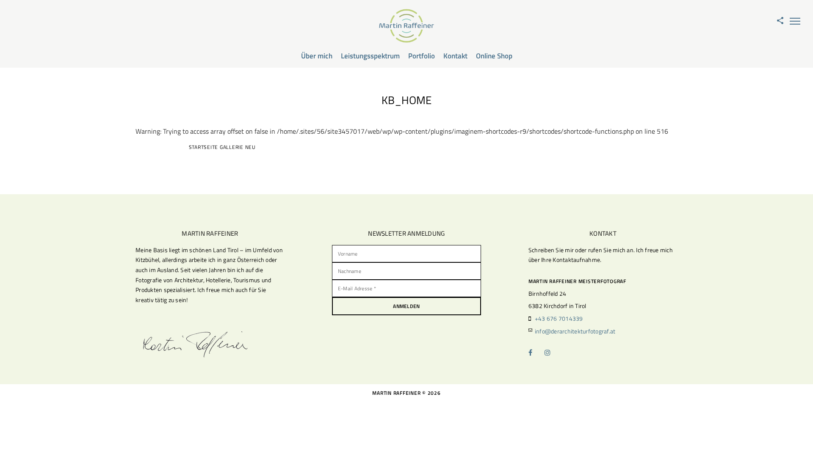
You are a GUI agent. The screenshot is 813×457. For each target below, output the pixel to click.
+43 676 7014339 (559, 318)
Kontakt (455, 55)
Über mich (316, 55)
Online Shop (494, 55)
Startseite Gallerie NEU (222, 147)
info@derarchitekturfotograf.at (575, 331)
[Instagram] (552, 352)
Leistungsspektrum (370, 55)
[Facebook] (535, 352)
